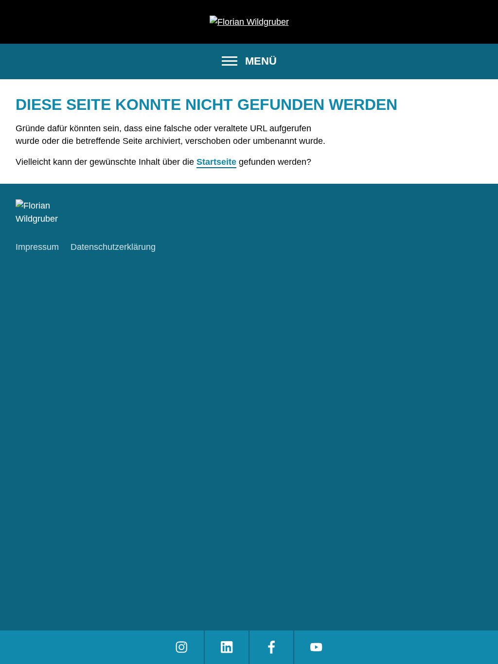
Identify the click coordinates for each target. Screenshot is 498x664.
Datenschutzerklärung (113, 247)
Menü (261, 61)
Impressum (37, 247)
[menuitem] (181, 647)
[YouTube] (316, 647)
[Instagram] (181, 647)
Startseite (216, 162)
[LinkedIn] (227, 647)
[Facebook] (271, 647)
